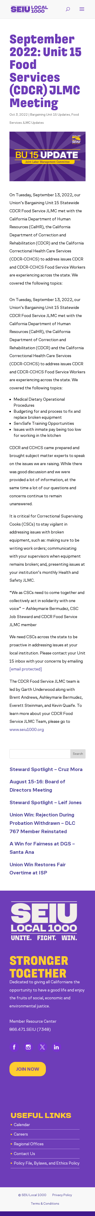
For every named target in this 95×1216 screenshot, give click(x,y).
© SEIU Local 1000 (32, 1195)
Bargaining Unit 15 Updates (50, 115)
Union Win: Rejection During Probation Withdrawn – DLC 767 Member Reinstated (42, 823)
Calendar (22, 1124)
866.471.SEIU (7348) (30, 1029)
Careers (21, 1134)
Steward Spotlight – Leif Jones (45, 802)
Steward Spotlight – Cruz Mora (46, 769)
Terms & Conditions (45, 1204)
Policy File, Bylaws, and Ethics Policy (47, 1163)
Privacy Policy (62, 1195)
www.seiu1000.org (27, 729)
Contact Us (24, 1153)
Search (78, 754)
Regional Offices (29, 1143)
